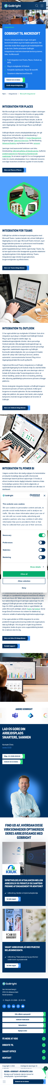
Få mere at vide (10, 1038)
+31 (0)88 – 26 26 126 (17, 1000)
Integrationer (13, 94)
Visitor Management (33, 138)
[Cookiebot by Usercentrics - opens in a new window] (30, 495)
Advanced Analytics (9, 143)
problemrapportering (9, 154)
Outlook (37, 609)
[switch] (42, 543)
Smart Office (9, 1051)
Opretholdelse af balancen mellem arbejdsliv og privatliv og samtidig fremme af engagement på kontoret (24, 883)
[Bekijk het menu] (42, 6)
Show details (35, 567)
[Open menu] (4, 1082)
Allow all (24, 574)
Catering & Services (21, 141)
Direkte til (8, 1045)
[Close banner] (44, 495)
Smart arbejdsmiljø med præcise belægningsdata (22, 949)
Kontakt (6, 1057)
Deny (24, 588)
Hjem (4, 94)
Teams (29, 609)
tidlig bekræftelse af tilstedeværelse (25, 151)
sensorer (37, 143)
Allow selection (24, 581)
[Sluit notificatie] (45, 1068)
